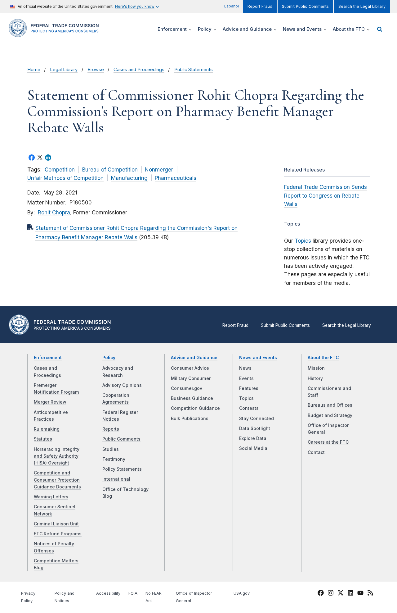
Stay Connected (256, 418)
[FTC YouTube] (360, 594)
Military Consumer (191, 378)
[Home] (56, 33)
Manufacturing (129, 178)
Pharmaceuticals (175, 178)
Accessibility (108, 593)
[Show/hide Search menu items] (379, 29)
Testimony (113, 459)
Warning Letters (51, 496)
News (245, 368)
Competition (60, 170)
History (315, 378)
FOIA (132, 593)
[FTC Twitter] (340, 592)
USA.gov (242, 593)
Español (231, 6)
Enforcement (48, 357)
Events (246, 378)
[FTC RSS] (370, 594)
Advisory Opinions (122, 385)
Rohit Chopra (54, 212)
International (116, 479)
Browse (95, 69)
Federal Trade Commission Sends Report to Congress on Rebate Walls (325, 195)
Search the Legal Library (362, 6)
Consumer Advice (190, 368)
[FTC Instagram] (331, 594)
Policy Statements (122, 469)
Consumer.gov (186, 388)
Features (248, 388)
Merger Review (50, 402)
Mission (316, 368)
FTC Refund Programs (58, 533)
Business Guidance (192, 398)
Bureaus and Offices (330, 405)
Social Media (253, 448)
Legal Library (64, 69)
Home (33, 69)
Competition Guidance (195, 408)
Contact (316, 452)
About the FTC (323, 357)
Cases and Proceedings (139, 69)
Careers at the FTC (328, 442)
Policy (108, 357)
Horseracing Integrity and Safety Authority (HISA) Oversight (56, 456)
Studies (110, 449)
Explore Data (252, 438)
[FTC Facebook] (321, 594)
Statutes (43, 439)
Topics (303, 241)
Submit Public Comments (305, 6)
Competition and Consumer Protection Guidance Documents (57, 479)
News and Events (258, 357)
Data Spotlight (254, 428)
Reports (110, 429)
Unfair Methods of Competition (65, 178)
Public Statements (193, 69)
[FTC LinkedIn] (350, 594)
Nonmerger (159, 170)
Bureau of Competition (110, 170)
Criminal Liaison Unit (56, 523)
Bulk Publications (189, 418)
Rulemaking (47, 429)
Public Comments (121, 439)
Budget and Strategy (330, 415)
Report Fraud (260, 6)
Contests (249, 408)
